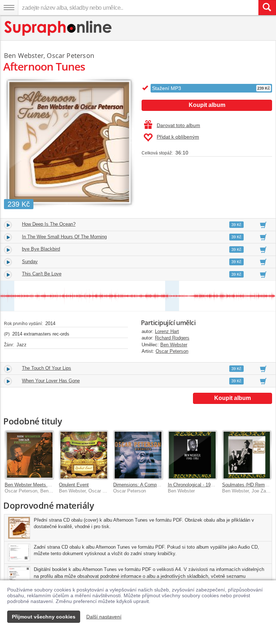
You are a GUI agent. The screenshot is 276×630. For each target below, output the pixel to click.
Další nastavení (103, 617)
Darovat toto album (178, 125)
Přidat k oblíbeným (178, 137)
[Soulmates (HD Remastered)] (246, 454)
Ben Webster (173, 344)
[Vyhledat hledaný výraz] (267, 7)
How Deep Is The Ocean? (48, 224)
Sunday (30, 261)
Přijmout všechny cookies (43, 617)
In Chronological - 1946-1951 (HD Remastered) (216, 484)
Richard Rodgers (172, 338)
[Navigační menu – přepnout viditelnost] (9, 7)
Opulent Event (74, 484)
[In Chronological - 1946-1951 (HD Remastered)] (192, 454)
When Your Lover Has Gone (51, 380)
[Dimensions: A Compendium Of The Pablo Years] (137, 454)
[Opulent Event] (83, 454)
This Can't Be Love (41, 273)
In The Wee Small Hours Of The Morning (64, 236)
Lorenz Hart (167, 331)
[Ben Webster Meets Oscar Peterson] (29, 454)
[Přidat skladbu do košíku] (263, 224)
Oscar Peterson (172, 351)
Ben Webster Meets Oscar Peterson (42, 484)
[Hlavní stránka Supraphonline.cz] (58, 28)
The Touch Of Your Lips (46, 368)
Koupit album (207, 105)
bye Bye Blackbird (41, 249)
